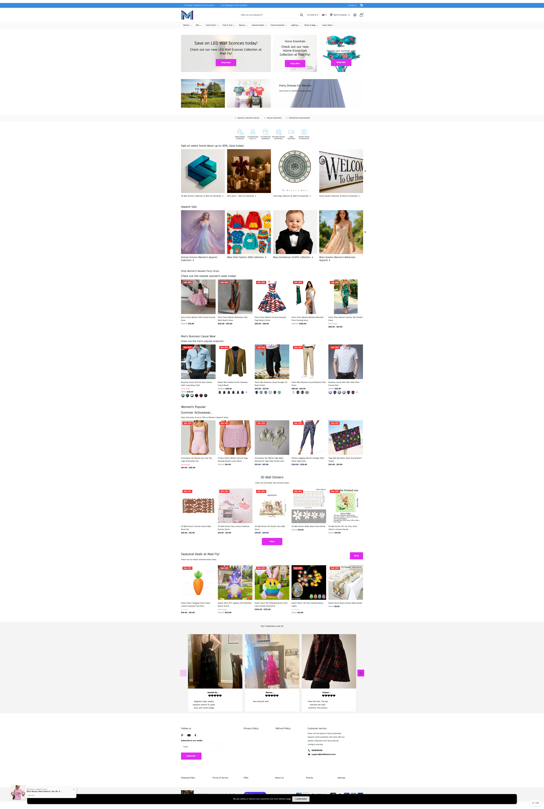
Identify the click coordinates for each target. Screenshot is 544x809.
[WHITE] (270, 392)
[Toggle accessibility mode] (361, 5)
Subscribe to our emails (192, 740)
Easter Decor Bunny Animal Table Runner (345, 603)
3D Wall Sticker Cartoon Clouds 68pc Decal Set (196, 528)
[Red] (353, 392)
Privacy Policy (251, 728)
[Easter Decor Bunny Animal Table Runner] (345, 582)
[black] (256, 392)
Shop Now (226, 62)
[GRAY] (265, 392)
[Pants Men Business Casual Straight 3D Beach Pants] (272, 361)
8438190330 (317, 750)
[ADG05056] (196, 395)
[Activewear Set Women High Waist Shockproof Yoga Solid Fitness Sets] (272, 437)
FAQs (246, 777)
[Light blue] (339, 392)
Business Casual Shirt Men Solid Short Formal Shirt (344, 384)
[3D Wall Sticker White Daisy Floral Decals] (309, 505)
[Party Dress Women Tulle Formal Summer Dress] (198, 296)
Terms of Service (220, 777)
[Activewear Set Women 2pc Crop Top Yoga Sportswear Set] (198, 437)
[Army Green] (233, 392)
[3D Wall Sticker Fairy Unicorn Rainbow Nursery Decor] (235, 505)
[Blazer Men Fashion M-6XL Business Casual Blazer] (235, 361)
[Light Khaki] (261, 392)
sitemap (341, 777)
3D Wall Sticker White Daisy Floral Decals (308, 526)
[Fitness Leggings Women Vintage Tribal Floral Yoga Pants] (309, 437)
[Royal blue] (242, 392)
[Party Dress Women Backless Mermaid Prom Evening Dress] (309, 296)
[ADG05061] (183, 395)
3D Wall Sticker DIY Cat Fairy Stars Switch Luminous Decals (342, 528)
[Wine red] (224, 392)
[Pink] (344, 392)
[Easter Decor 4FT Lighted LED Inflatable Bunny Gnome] (235, 582)
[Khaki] (219, 392)
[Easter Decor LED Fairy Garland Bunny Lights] (309, 582)
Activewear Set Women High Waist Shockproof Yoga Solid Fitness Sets (269, 460)
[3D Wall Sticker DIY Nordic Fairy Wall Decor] (272, 505)
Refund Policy (283, 728)
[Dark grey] (238, 392)
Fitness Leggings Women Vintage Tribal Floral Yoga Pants (308, 460)
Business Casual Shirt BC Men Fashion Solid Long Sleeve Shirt (196, 384)
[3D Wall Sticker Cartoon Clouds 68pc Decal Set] (198, 505)
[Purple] (229, 392)
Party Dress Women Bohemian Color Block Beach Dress (233, 319)
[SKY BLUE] (279, 392)
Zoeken (301, 14)
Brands (309, 777)
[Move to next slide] (360, 673)
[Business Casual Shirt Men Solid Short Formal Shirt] (345, 361)
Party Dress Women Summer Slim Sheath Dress (345, 319)
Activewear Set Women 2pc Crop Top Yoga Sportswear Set (196, 460)
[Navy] (274, 392)
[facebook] (195, 735)
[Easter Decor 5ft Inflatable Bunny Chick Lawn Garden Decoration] (272, 582)
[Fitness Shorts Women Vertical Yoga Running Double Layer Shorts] (235, 437)
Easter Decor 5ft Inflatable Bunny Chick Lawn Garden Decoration (271, 604)
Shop (272, 541)
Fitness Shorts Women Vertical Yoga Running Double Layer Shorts (233, 460)
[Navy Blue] (302, 392)
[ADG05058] (187, 395)
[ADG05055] (192, 395)
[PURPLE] (348, 392)
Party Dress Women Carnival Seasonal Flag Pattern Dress (270, 319)
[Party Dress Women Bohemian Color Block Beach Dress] (235, 296)
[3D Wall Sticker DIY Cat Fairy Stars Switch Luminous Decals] (345, 505)
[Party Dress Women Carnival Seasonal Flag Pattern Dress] (272, 296)
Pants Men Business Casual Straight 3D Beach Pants (271, 384)
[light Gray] (307, 392)
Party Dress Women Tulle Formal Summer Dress (198, 319)
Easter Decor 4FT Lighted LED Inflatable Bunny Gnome (234, 604)
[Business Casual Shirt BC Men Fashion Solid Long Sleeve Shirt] (198, 361)
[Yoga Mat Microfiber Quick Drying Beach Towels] (345, 437)
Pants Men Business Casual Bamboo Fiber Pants (309, 384)
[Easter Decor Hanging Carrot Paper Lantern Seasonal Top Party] (198, 582)
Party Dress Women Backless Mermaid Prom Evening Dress (307, 319)
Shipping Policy (188, 777)
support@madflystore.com (324, 754)
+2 (357, 392)
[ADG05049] (205, 395)
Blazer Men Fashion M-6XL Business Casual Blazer (233, 384)
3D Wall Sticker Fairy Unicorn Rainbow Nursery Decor (233, 528)
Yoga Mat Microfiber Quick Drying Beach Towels (345, 460)
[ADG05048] (201, 395)
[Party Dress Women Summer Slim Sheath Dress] (345, 296)
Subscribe (191, 756)
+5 (246, 392)
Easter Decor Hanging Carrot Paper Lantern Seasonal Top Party (195, 604)
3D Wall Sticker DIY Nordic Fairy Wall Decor (270, 528)
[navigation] (365, 171)
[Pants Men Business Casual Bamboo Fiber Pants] (309, 361)
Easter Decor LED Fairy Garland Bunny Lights (307, 604)
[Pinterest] (182, 735)
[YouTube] (188, 735)
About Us (279, 777)
